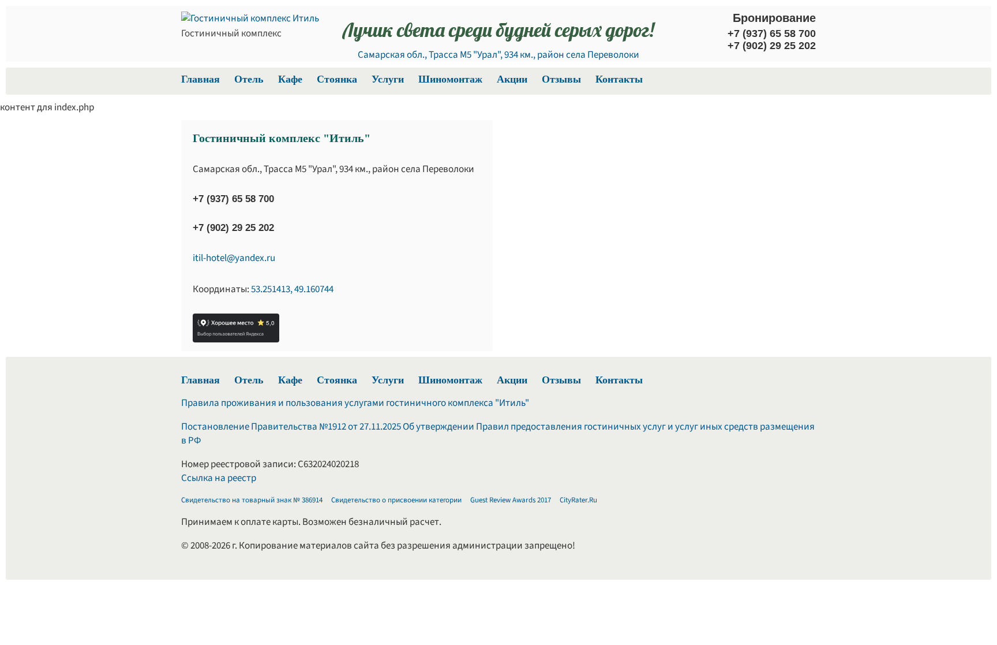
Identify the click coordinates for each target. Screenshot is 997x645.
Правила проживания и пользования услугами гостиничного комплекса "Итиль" (355, 403)
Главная (200, 79)
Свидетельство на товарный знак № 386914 (252, 500)
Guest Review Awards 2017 (510, 500)
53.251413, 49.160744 (292, 289)
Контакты (619, 79)
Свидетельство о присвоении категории (396, 500)
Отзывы (561, 79)
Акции (512, 79)
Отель (249, 79)
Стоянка (337, 79)
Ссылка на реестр (218, 478)
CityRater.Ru (578, 500)
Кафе (290, 79)
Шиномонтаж (450, 79)
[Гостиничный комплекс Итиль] (250, 18)
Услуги (388, 79)
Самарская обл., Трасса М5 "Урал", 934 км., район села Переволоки (498, 55)
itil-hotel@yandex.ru (234, 258)
